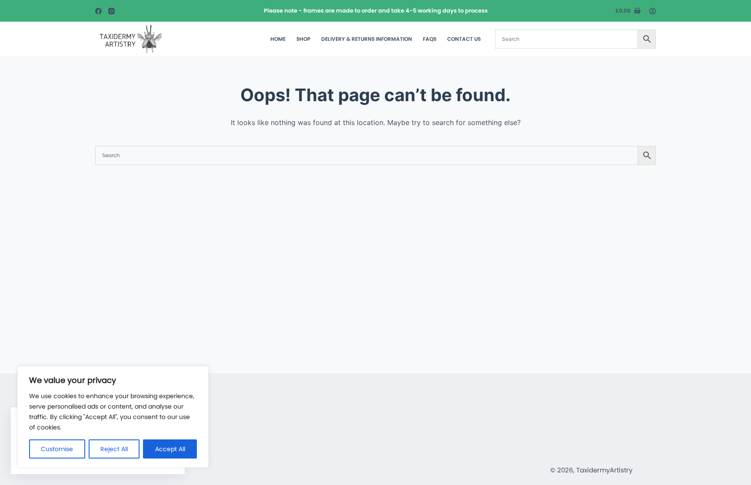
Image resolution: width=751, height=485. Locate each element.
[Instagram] (111, 11)
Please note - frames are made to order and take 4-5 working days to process (376, 11)
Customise (57, 449)
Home (278, 39)
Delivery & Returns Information (366, 39)
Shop (303, 39)
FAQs (429, 39)
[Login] (652, 11)
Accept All (170, 449)
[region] (113, 417)
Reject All (114, 449)
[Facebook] (98, 11)
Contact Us (464, 39)
